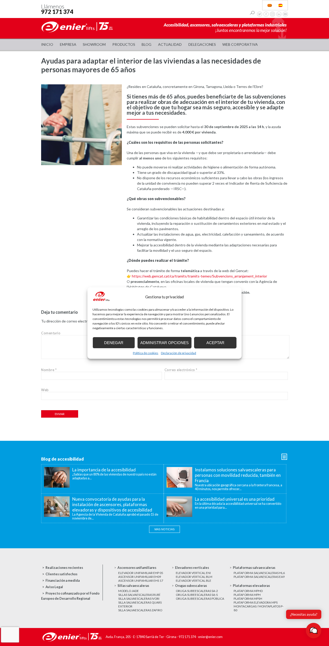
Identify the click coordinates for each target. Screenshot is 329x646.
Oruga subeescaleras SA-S (197, 595)
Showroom (94, 44)
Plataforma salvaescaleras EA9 (259, 577)
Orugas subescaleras (191, 586)
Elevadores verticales (192, 568)
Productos (123, 44)
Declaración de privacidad (178, 353)
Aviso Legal (54, 587)
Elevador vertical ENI (193, 573)
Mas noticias (164, 529)
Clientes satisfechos (61, 574)
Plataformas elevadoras (251, 586)
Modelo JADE (128, 591)
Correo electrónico (180, 370)
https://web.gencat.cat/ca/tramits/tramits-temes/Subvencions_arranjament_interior (199, 276)
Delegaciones (202, 44)
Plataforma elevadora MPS (256, 602)
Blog (146, 44)
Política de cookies (145, 353)
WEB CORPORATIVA (240, 44)
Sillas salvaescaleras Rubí (139, 595)
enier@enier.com (210, 637)
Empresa (68, 44)
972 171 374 (57, 11)
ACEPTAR (215, 342)
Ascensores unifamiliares (136, 568)
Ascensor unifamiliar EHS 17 (140, 580)
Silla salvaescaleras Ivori (138, 598)
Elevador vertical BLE (193, 580)
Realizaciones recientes (64, 568)
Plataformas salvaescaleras (254, 568)
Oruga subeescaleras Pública (200, 598)
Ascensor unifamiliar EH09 (139, 577)
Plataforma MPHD (248, 591)
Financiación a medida (62, 580)
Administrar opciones (164, 342)
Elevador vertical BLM (194, 577)
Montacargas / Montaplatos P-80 (259, 608)
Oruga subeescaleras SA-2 (197, 591)
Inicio (47, 44)
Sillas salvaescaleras (133, 586)
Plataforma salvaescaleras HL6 (259, 573)
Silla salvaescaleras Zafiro (140, 610)
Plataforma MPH (247, 595)
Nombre (49, 370)
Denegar (113, 342)
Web (45, 390)
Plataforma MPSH (248, 598)
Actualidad (170, 44)
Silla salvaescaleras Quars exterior (140, 604)
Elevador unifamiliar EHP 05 (140, 573)
